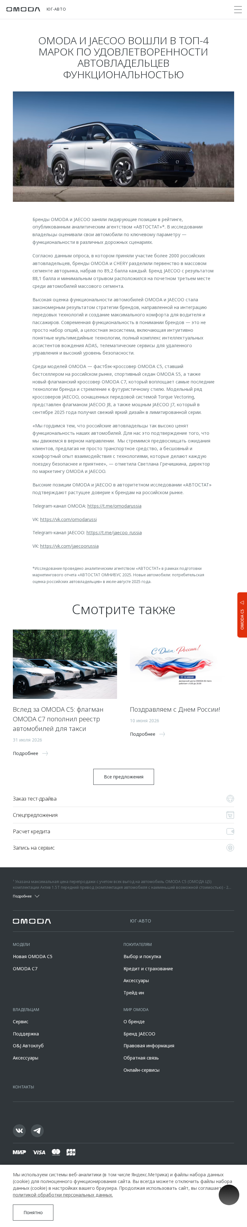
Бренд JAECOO (139, 1034)
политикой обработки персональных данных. (63, 1195)
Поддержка (26, 1034)
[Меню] (238, 10)
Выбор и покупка (142, 956)
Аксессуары (136, 980)
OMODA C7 (25, 968)
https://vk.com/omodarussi (68, 519)
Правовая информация (149, 1046)
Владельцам (26, 1009)
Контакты (23, 1087)
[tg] (37, 1130)
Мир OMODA (136, 1009)
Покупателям (138, 944)
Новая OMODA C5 (32, 956)
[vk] (19, 1130)
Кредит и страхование (148, 968)
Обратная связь (141, 1058)
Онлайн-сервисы (142, 1070)
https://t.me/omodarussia (114, 506)
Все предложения (123, 777)
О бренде (134, 1021)
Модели (21, 944)
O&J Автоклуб (28, 1046)
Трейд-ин (134, 993)
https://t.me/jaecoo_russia (114, 532)
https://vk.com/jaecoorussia (69, 546)
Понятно (33, 1212)
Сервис (20, 1021)
